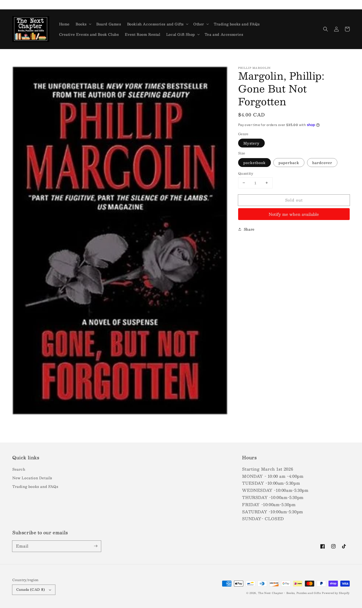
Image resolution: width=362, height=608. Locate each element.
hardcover (322, 162)
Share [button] (249, 229)
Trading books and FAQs (35, 486)
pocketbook (254, 162)
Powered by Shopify (336, 593)
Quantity (245, 173)
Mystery (251, 143)
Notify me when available (294, 214)
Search (18, 469)
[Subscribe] (95, 546)
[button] (325, 29)
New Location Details (32, 478)
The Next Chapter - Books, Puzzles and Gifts (289, 593)
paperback (289, 162)
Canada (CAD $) (30, 589)
